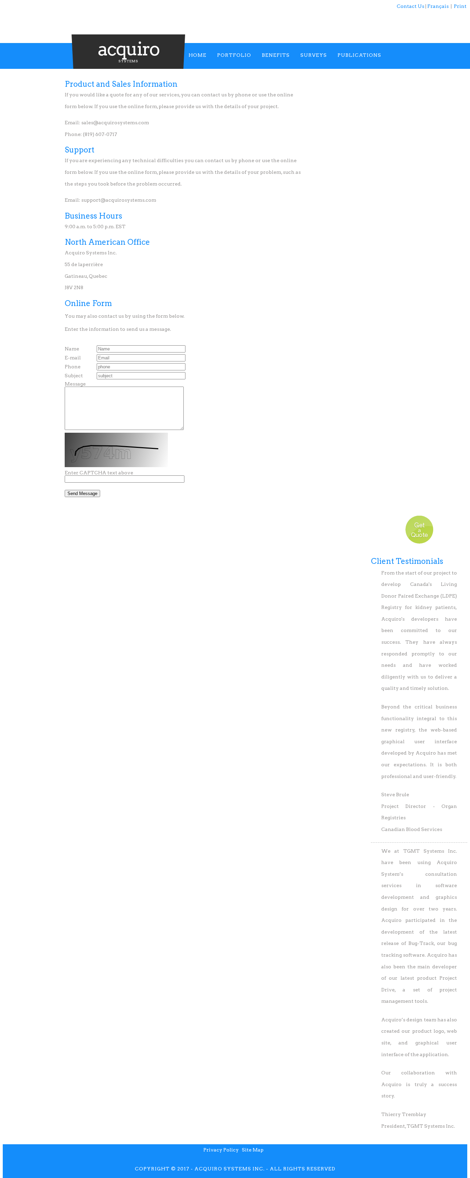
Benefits (276, 55)
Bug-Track (421, 943)
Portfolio (234, 55)
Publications (359, 55)
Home (197, 55)
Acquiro (128, 49)
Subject (74, 375)
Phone (73, 366)
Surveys (313, 55)
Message (75, 384)
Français (438, 6)
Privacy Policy (221, 1150)
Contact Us (410, 6)
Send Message (82, 493)
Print (460, 6)
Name (72, 348)
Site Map (253, 1150)
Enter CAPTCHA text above (99, 472)
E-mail (73, 357)
